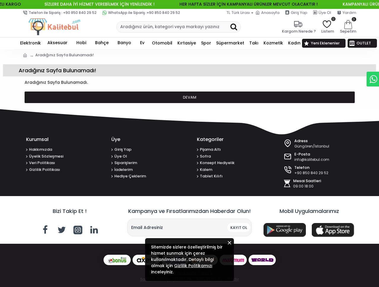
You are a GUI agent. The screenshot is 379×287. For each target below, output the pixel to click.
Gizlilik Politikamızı (193, 266)
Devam (189, 97)
